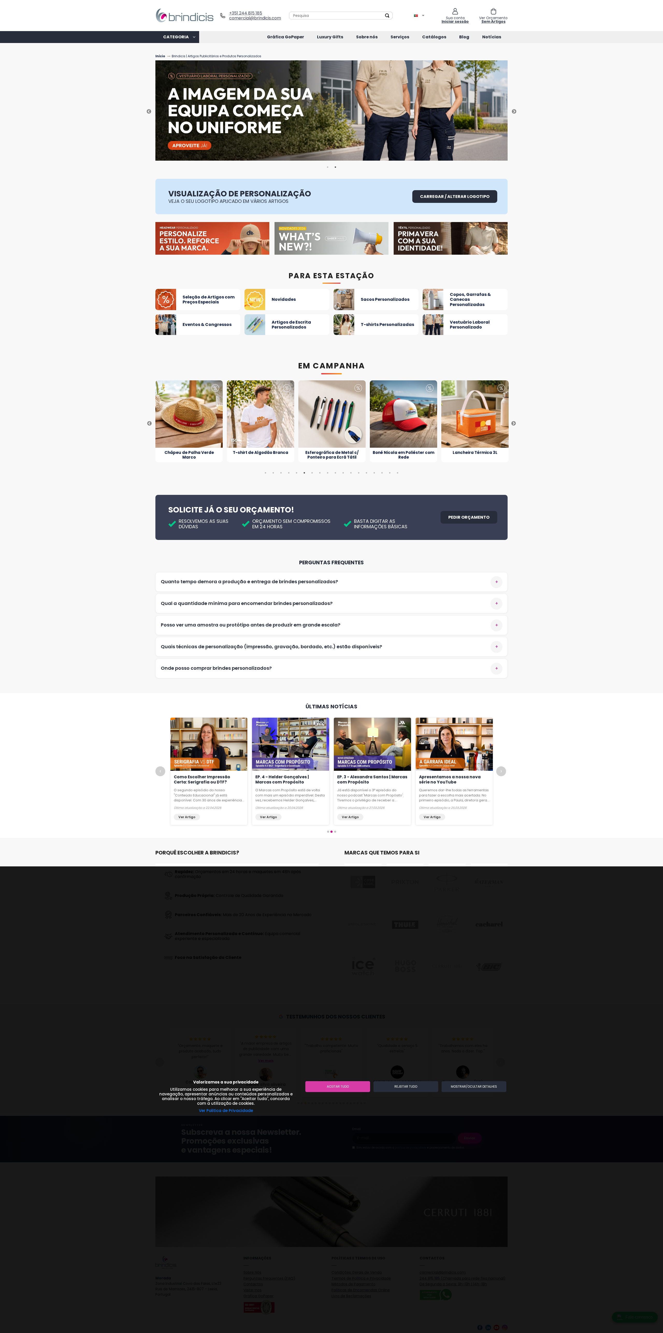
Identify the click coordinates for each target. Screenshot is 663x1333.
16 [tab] (382, 472)
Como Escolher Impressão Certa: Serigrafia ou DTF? (202, 779)
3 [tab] (281, 472)
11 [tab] (343, 472)
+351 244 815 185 (245, 13)
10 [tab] (335, 472)
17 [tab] (389, 472)
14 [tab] (366, 472)
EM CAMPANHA (331, 365)
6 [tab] (304, 472)
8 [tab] (319, 472)
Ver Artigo (186, 817)
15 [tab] (374, 472)
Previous (149, 111)
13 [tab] (358, 472)
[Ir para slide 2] (331, 832)
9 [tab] (327, 472)
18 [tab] (397, 472)
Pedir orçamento (468, 517)
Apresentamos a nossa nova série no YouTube (450, 779)
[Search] (387, 15)
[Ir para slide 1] (328, 832)
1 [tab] (327, 167)
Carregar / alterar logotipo (454, 196)
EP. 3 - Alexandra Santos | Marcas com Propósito (372, 779)
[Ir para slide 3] (335, 832)
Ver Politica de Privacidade (226, 1110)
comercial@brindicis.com (253, 18)
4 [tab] (288, 472)
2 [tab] (335, 167)
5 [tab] (296, 472)
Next (514, 111)
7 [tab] (312, 472)
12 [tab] (351, 472)
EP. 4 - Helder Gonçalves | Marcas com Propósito (282, 779)
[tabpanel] (331, 111)
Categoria (176, 37)
